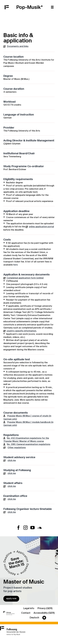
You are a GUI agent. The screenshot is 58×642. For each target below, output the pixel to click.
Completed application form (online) (25, 278)
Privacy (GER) (44, 608)
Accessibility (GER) (44, 613)
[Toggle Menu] (53, 7)
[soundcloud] (39, 527)
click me (12, 461)
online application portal (41, 227)
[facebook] (18, 527)
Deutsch (34, 617)
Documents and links (17, 46)
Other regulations (17, 448)
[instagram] (25, 527)
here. (15, 265)
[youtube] (32, 527)
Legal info (28, 608)
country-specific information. (21, 331)
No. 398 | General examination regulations (28, 444)
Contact (25, 613)
